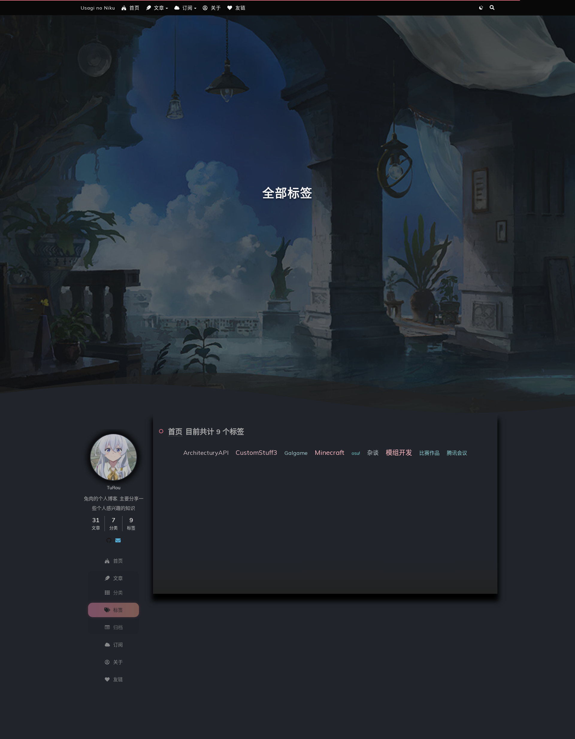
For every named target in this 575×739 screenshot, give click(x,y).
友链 (240, 8)
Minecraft (329, 452)
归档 (118, 627)
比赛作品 (429, 453)
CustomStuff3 (256, 452)
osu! (356, 453)
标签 (118, 610)
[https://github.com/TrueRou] (109, 540)
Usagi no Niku (98, 8)
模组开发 (399, 452)
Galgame (296, 452)
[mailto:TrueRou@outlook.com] (118, 540)
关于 (216, 8)
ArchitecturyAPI (206, 452)
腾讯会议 (457, 453)
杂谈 (373, 452)
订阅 (187, 8)
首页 (134, 8)
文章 (159, 8)
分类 (118, 593)
